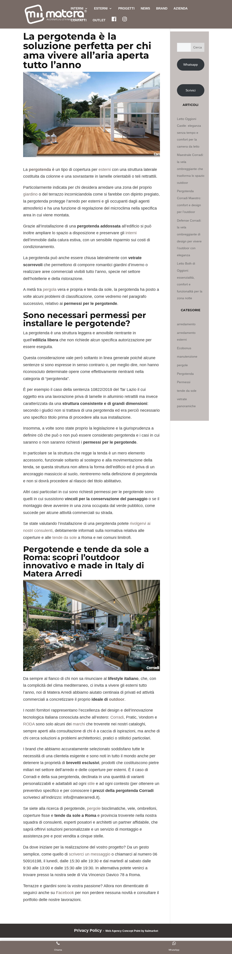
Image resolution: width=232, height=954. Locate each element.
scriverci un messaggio (89, 854)
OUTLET (99, 20)
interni (131, 233)
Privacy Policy (88, 930)
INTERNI (77, 8)
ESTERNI (101, 8)
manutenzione (187, 356)
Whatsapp (190, 64)
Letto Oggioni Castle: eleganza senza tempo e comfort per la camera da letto (189, 132)
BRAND (161, 8)
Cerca (197, 47)
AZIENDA (181, 8)
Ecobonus (184, 348)
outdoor (116, 699)
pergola (49, 289)
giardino (30, 194)
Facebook (114, 19)
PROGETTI (126, 8)
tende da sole (64, 537)
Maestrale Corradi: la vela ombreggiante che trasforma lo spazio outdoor (190, 168)
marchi (79, 724)
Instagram (124, 19)
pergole (94, 808)
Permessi (183, 382)
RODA (29, 724)
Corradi (117, 717)
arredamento (186, 324)
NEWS (145, 8)
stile (91, 783)
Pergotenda (185, 373)
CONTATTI (79, 20)
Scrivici (191, 90)
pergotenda (40, 169)
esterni (105, 169)
